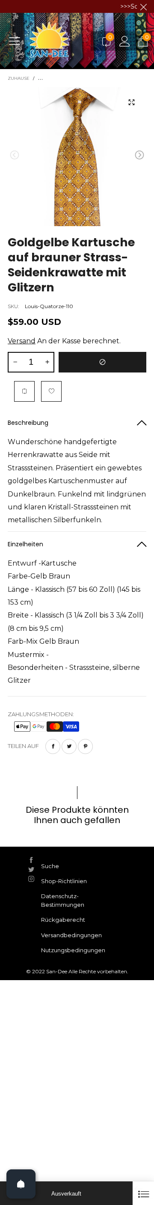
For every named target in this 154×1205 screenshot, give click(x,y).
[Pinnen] (85, 746)
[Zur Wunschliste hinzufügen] (51, 391)
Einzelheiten (25, 544)
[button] (14, 155)
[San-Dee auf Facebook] (31, 860)
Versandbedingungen (71, 935)
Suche (50, 866)
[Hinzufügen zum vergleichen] (24, 391)
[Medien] (131, 102)
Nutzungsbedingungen (73, 950)
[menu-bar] (18, 41)
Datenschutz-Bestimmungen (62, 900)
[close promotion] (143, 6)
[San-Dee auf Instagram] (31, 879)
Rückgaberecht (63, 919)
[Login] (125, 41)
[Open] (21, 1184)
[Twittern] (69, 746)
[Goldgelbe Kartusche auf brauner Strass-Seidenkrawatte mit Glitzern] (77, 156)
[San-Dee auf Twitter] (31, 869)
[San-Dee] (62, 40)
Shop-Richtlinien (64, 881)
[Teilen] (52, 746)
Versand (22, 341)
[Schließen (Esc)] (143, 1193)
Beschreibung (28, 422)
